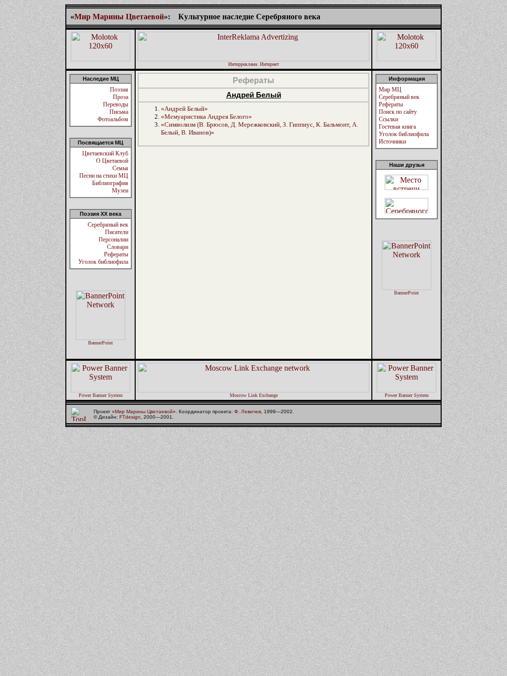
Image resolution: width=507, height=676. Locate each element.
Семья (120, 168)
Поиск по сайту (398, 111)
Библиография (110, 183)
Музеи (120, 190)
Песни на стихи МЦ (103, 175)
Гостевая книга (397, 126)
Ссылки (388, 119)
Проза (120, 97)
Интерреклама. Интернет (253, 64)
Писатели (116, 232)
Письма (118, 111)
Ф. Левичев (247, 411)
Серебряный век (108, 224)
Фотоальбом (113, 119)
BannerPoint (100, 342)
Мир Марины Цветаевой (119, 16)
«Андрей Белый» (184, 108)
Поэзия (119, 89)
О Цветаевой (112, 160)
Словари (117, 246)
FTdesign (130, 417)
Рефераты (116, 254)
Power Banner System (101, 395)
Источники (392, 141)
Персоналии (113, 239)
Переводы (115, 104)
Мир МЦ (390, 89)
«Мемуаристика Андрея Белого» (206, 116)
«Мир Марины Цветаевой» (144, 411)
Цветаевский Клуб (105, 153)
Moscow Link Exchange (254, 395)
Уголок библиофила (103, 261)
